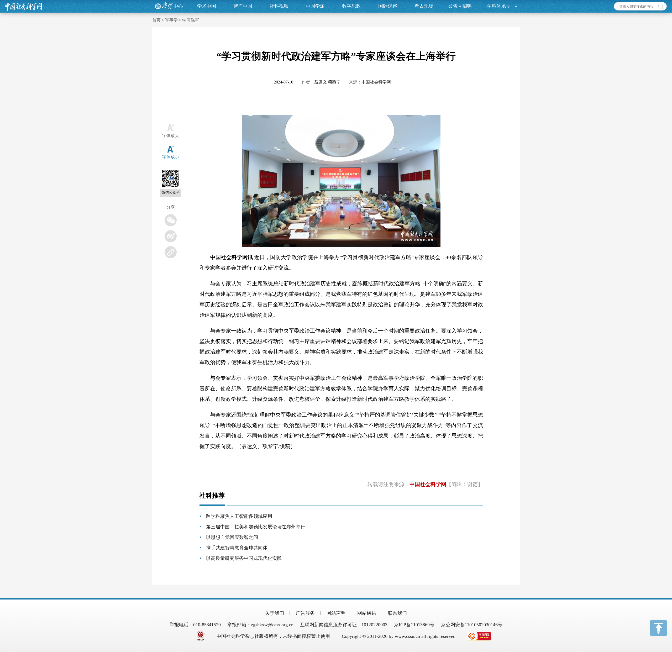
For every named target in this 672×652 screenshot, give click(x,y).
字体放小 (170, 157)
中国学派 (315, 6)
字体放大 (170, 135)
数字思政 (351, 6)
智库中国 (242, 6)
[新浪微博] (171, 236)
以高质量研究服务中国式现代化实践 (244, 558)
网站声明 (336, 613)
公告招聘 (460, 6)
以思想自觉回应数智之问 (232, 537)
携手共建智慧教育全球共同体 (236, 547)
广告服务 (305, 613)
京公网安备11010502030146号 (471, 624)
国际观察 (387, 6)
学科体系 (496, 6)
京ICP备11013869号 (414, 624)
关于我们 (274, 613)
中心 (178, 6)
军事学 (171, 20)
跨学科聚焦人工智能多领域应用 (239, 516)
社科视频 (279, 6)
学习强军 (190, 20)
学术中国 (206, 6)
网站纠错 (366, 613)
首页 (156, 20)
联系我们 (397, 613)
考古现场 (423, 6)
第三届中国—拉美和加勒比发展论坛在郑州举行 (255, 526)
